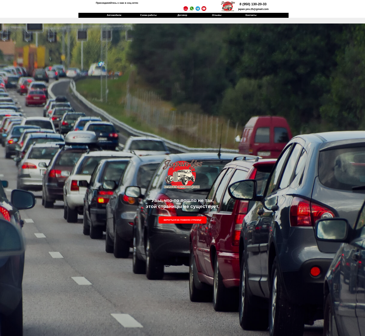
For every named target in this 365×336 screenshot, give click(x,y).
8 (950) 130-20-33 (253, 4)
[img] (228, 6)
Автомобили (114, 15)
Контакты (251, 15)
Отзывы (216, 15)
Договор (182, 15)
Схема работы (148, 15)
